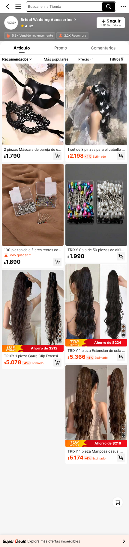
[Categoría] (18, 6)
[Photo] (8, 35)
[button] (7, 6)
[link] (11, 23)
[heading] (57, 20)
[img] (33, 348)
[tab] (21, 47)
